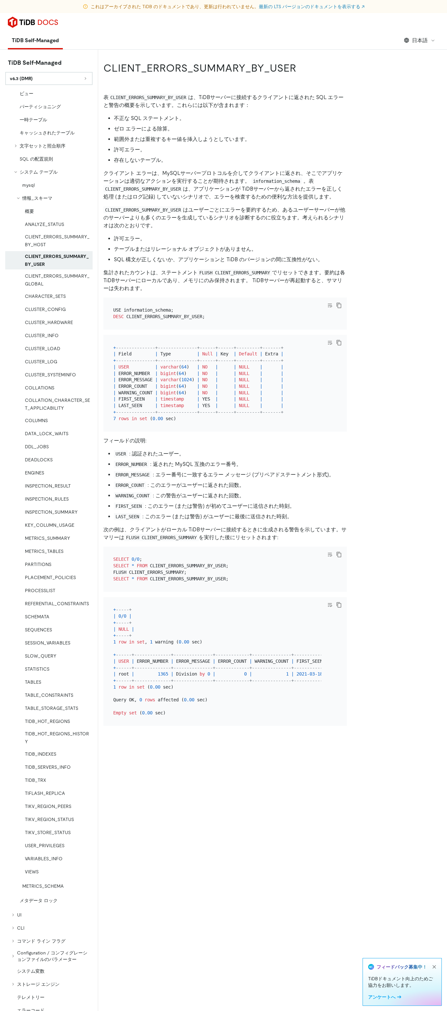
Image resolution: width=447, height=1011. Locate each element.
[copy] (339, 305)
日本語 (420, 40)
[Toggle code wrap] (329, 305)
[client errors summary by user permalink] (301, 68)
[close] (434, 966)
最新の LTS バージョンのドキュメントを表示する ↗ (312, 6)
